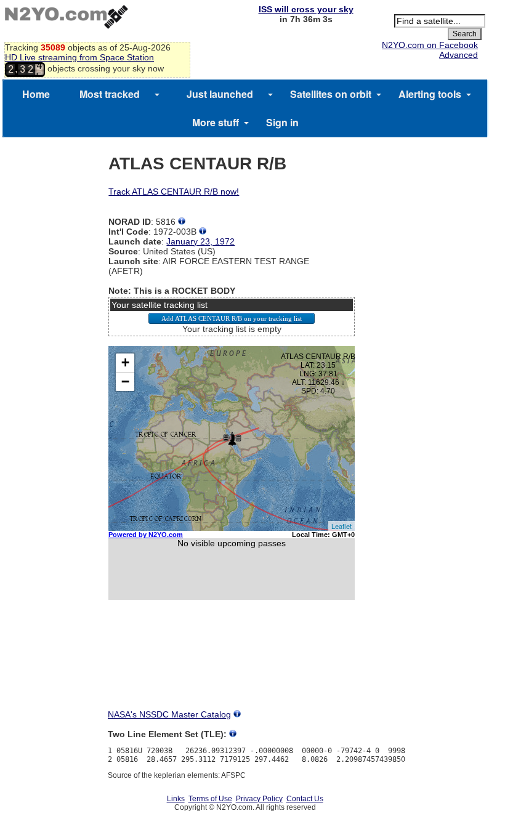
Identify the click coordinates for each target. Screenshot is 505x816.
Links (176, 798)
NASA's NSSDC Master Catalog (169, 714)
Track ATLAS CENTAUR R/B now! (173, 191)
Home (36, 94)
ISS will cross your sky (306, 9)
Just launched (220, 94)
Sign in (282, 122)
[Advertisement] (231, 666)
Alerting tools (429, 94)
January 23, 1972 (200, 241)
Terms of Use (210, 798)
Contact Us (304, 798)
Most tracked (109, 94)
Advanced (458, 55)
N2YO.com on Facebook (430, 45)
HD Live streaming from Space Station (79, 57)
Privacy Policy (259, 798)
